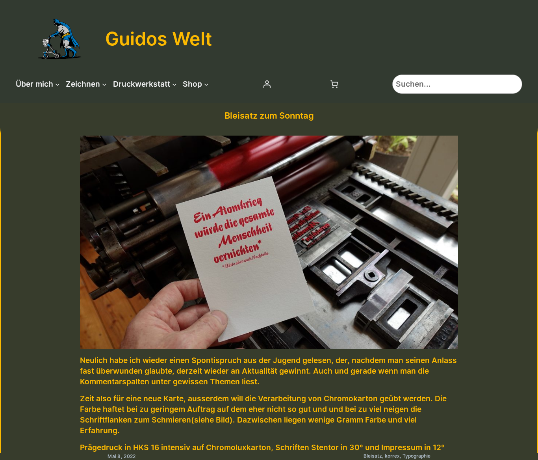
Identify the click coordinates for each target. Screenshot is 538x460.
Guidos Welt (158, 39)
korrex (392, 456)
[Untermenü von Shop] (206, 84)
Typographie (416, 456)
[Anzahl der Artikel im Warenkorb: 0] (334, 83)
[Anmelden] (266, 83)
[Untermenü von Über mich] (57, 84)
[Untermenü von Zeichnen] (104, 84)
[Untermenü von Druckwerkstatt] (174, 84)
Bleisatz (373, 456)
